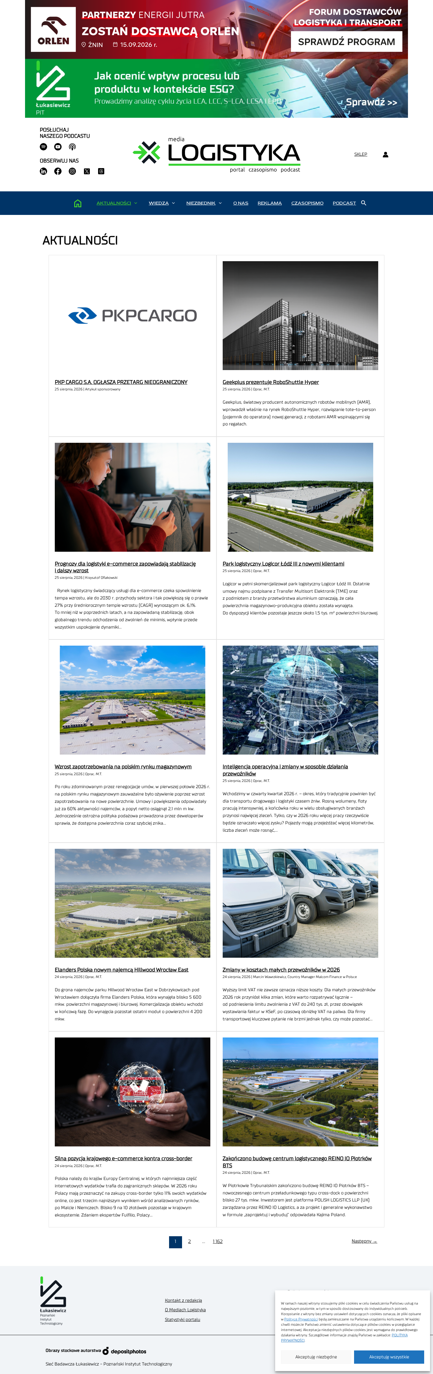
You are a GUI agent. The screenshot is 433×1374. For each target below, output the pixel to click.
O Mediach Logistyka (185, 1310)
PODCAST (344, 203)
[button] (135, 203)
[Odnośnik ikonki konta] (385, 155)
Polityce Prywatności (301, 1319)
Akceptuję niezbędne (316, 1357)
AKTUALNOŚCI (114, 203)
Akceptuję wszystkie (389, 1357)
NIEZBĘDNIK (201, 203)
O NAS (240, 203)
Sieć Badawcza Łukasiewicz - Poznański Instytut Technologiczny (109, 1364)
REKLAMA (270, 203)
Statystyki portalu (182, 1319)
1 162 (218, 1241)
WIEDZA (159, 203)
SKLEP (360, 154)
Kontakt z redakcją (183, 1300)
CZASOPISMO (307, 203)
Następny (364, 1241)
